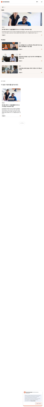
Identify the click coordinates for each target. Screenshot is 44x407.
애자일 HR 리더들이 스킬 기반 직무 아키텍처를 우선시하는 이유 (13, 53)
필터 (3, 7)
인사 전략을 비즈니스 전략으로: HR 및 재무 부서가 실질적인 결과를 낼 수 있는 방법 (17, 42)
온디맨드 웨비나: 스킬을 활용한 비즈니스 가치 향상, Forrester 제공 (14, 12)
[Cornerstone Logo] (5, 2)
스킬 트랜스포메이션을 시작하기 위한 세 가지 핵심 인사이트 (12, 65)
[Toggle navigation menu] (41, 1)
